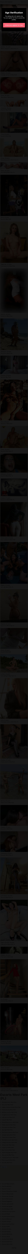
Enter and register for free (14, 25)
